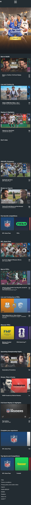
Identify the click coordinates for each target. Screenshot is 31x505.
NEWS (3, 492)
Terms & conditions (6, 482)
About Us (3, 496)
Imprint (3, 487)
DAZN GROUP (5, 489)
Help (2, 480)
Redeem (3, 494)
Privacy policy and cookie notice (9, 484)
